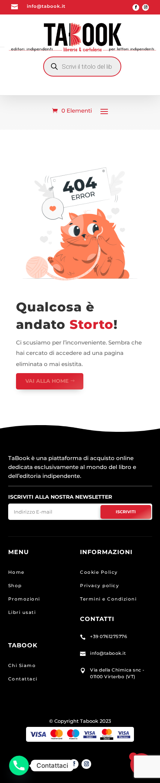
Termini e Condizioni (108, 599)
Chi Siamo (22, 665)
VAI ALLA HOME (46, 381)
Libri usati (22, 612)
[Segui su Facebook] (135, 7)
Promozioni (24, 599)
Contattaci (23, 679)
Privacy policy (99, 585)
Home (16, 572)
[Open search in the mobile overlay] (82, 66)
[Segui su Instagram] (145, 7)
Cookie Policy (99, 572)
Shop (15, 585)
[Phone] (19, 765)
